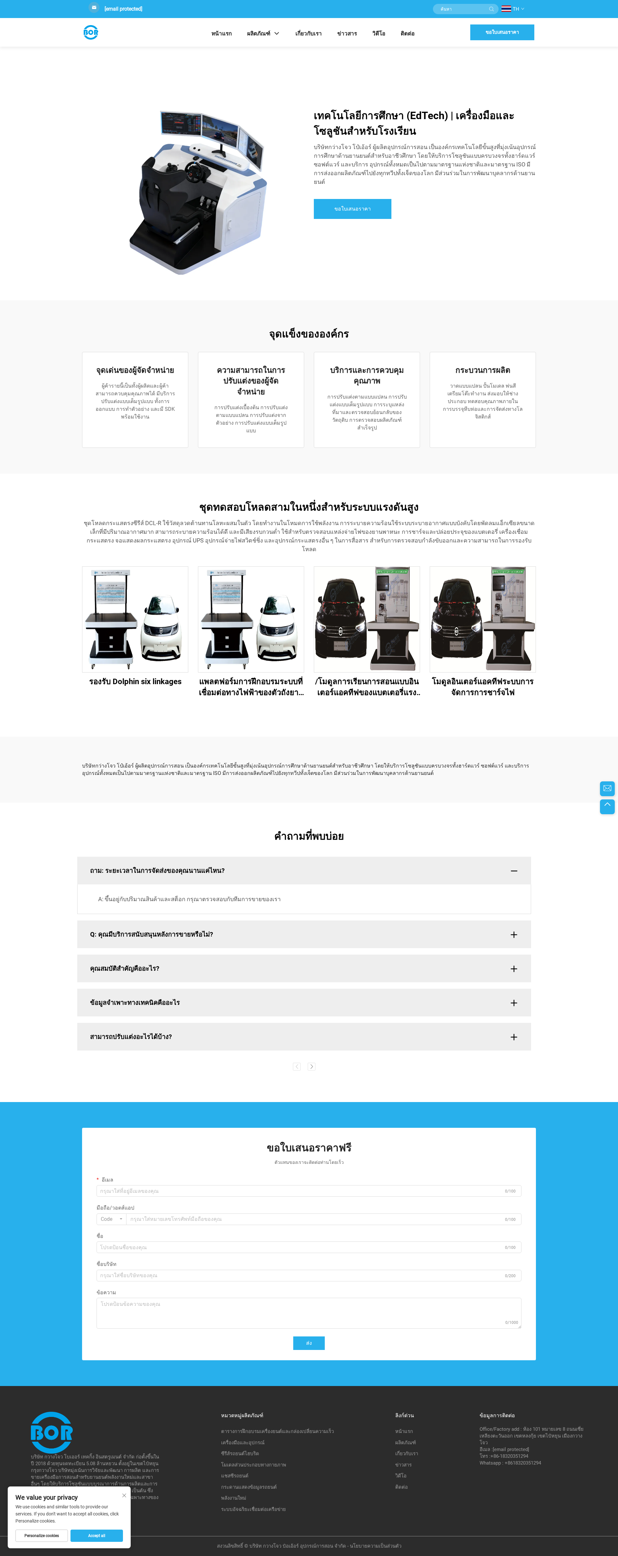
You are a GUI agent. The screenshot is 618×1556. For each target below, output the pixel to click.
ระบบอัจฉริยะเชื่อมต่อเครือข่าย (253, 1509)
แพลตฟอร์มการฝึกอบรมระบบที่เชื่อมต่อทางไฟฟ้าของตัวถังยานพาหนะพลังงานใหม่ (251, 687)
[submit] (491, 9)
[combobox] (111, 1219)
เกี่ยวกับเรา (308, 33)
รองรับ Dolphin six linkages (135, 681)
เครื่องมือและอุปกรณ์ (243, 1443)
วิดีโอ (378, 33)
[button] (297, 1066)
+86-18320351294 (509, 1456)
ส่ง (309, 1343)
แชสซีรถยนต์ (234, 1476)
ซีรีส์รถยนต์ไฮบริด (240, 1454)
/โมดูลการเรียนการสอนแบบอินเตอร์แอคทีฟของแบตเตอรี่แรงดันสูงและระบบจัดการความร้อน (367, 687)
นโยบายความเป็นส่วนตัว (375, 1546)
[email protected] (123, 9)
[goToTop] (607, 806)
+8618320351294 (523, 1463)
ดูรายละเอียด (135, 619)
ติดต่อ (408, 33)
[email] (607, 788)
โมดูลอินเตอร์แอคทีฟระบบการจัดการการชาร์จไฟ (483, 687)
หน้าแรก (221, 33)
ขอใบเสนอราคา (502, 32)
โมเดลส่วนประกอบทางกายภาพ (253, 1465)
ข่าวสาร (347, 33)
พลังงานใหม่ (233, 1498)
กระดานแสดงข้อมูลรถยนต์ (249, 1487)
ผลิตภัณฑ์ (258, 33)
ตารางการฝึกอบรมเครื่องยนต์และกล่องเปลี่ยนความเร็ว (277, 1431)
